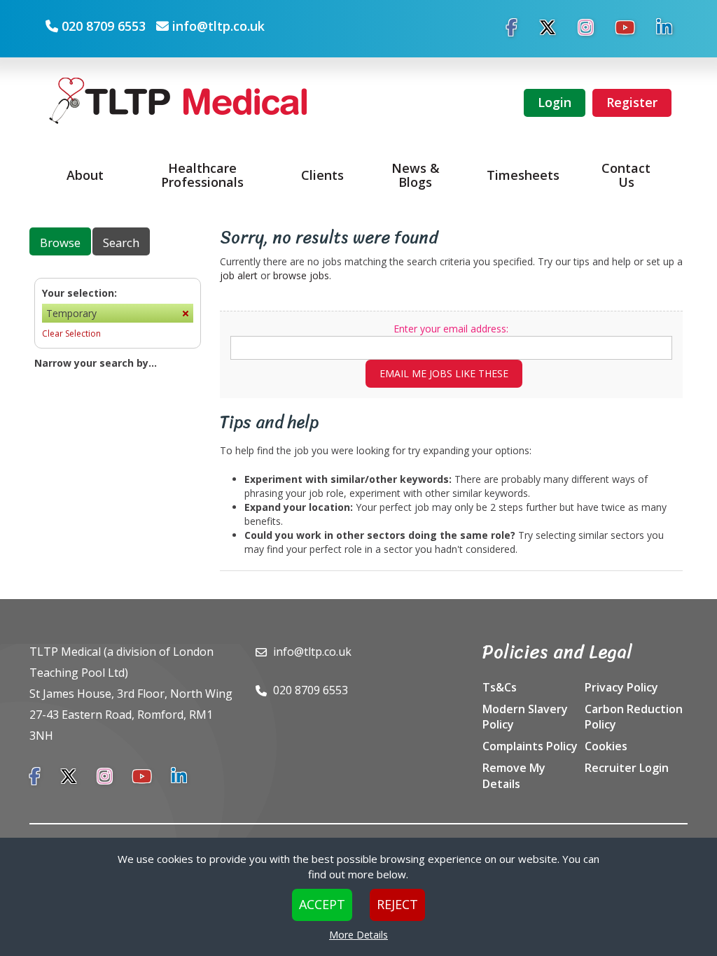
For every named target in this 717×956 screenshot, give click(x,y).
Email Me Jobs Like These (444, 373)
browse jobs (301, 275)
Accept (322, 904)
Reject (397, 904)
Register (631, 102)
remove (185, 313)
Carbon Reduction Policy (634, 717)
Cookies (606, 746)
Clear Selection (71, 333)
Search (121, 242)
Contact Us (625, 175)
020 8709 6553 (104, 25)
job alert (239, 275)
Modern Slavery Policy (525, 717)
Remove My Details (513, 776)
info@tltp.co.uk (218, 25)
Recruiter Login (627, 767)
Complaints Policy (530, 746)
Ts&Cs (499, 687)
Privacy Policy (621, 687)
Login (554, 102)
